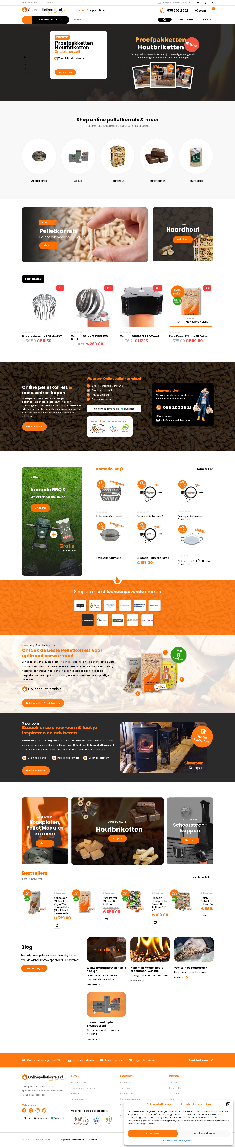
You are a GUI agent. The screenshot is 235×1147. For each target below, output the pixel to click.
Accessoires (39, 181)
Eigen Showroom (144, 1060)
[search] (165, 20)
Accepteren (152, 1133)
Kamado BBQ (205, 468)
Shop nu (49, 245)
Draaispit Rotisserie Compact (190, 517)
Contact (49, 2)
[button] (228, 1104)
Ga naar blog (32, 968)
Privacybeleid (186, 1140)
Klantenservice (29, 2)
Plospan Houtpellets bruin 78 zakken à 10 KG (159, 904)
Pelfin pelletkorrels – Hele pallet (209, 901)
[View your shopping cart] (211, 10)
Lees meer (135, 980)
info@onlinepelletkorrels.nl (176, 2)
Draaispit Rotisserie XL (151, 516)
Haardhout (117, 181)
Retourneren (77, 1093)
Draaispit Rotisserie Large (153, 558)
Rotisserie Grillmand (108, 558)
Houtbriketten (157, 181)
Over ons (207, 19)
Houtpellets (196, 181)
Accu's (78, 181)
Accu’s (123, 1115)
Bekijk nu (183, 239)
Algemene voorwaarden (72, 1139)
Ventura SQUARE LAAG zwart (139, 336)
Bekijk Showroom (36, 770)
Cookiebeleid (170, 1140)
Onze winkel (187, 19)
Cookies (93, 1139)
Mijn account (175, 1093)
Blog (171, 1099)
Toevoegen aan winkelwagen (57, 925)
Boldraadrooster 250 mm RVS (42, 336)
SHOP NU (63, 72)
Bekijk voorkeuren (204, 1133)
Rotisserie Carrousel (109, 516)
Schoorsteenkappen (130, 1099)
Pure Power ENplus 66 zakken (189, 336)
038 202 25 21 (177, 10)
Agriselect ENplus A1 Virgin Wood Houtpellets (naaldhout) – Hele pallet (62, 905)
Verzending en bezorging (83, 1088)
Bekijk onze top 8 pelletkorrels (43, 703)
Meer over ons (34, 426)
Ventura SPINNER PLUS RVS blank (89, 337)
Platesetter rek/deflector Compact (194, 562)
